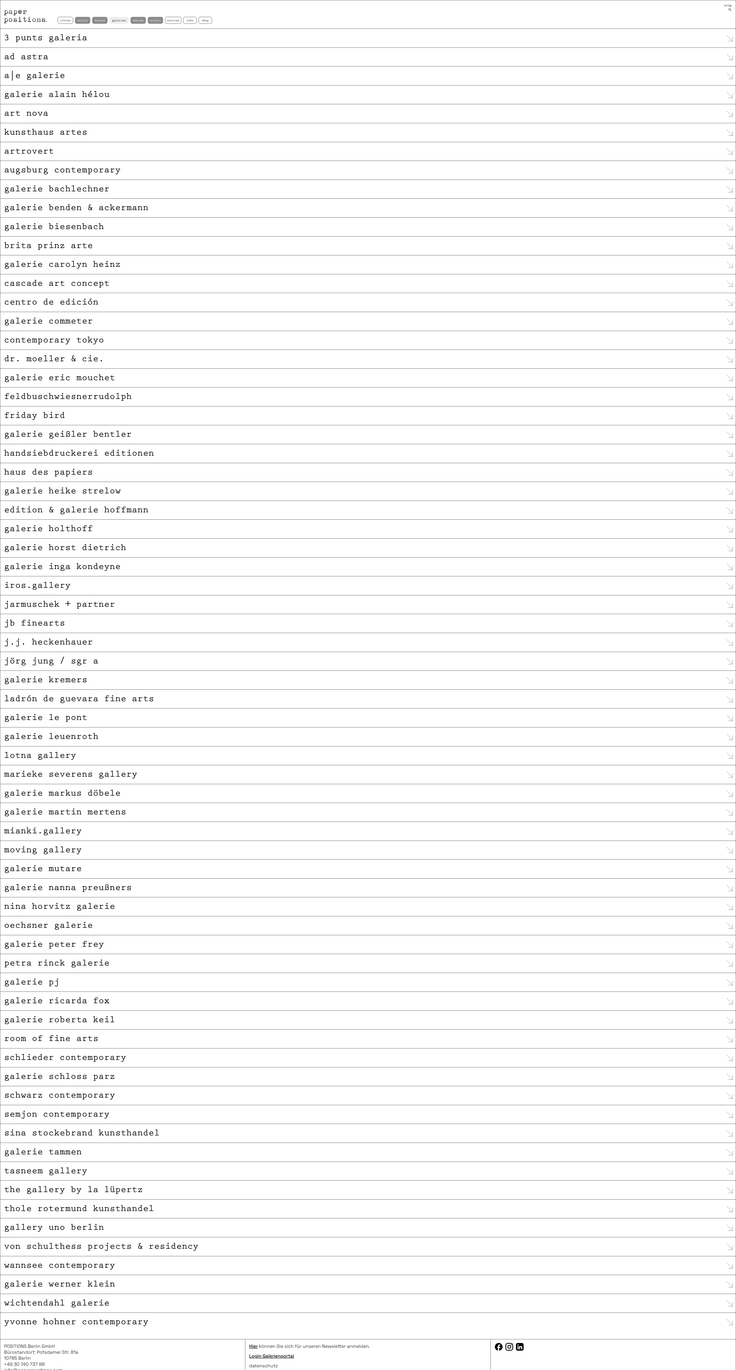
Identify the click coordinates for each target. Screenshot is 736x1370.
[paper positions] (28, 14)
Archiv (155, 20)
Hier (253, 1346)
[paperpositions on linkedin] (520, 1346)
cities (65, 20)
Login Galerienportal (271, 1356)
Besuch (100, 20)
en (725, 5)
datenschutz (263, 1366)
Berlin (82, 20)
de (730, 5)
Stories (173, 20)
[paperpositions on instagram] (509, 1346)
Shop (205, 20)
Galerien (119, 20)
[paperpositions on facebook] (499, 1346)
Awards (138, 20)
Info (189, 20)
